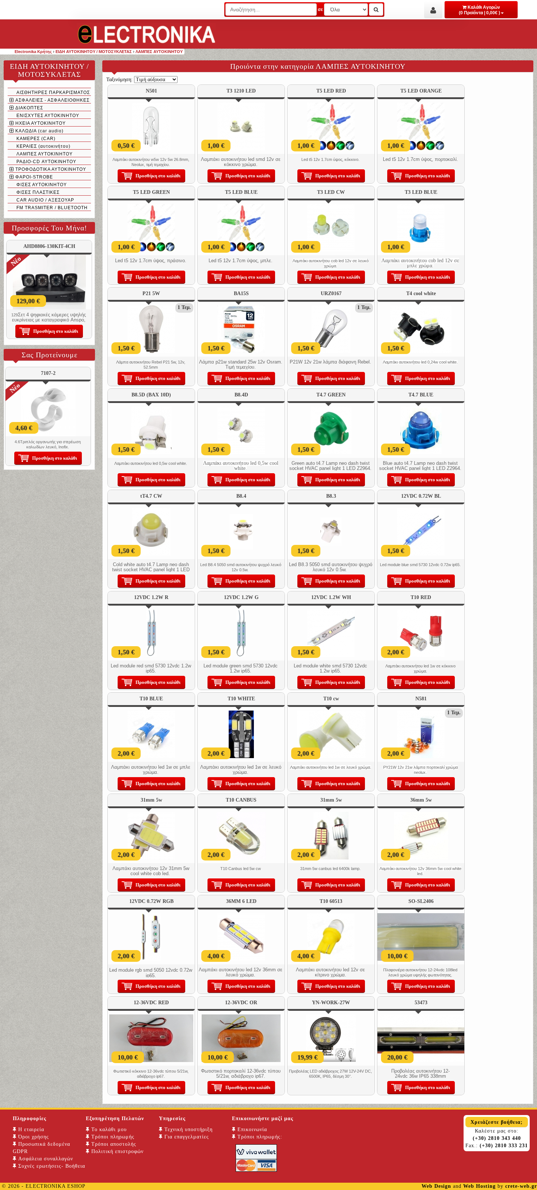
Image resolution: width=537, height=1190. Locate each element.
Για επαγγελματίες (186, 1137)
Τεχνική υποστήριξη (188, 1129)
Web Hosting (479, 1186)
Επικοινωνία (251, 1129)
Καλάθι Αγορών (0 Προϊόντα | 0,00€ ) (479, 10)
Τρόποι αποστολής (113, 1144)
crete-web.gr (521, 1186)
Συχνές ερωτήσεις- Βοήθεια (50, 1166)
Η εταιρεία (30, 1129)
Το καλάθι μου (108, 1129)
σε (320, 9)
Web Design (436, 1186)
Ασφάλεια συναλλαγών (44, 1158)
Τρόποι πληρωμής (112, 1137)
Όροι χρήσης (32, 1137)
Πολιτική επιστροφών (117, 1151)
